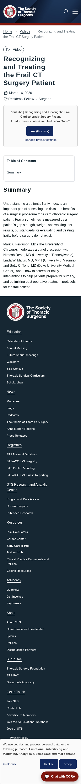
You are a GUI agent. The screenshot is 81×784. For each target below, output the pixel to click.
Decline (49, 764)
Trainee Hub (15, 552)
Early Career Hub (18, 545)
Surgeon (45, 99)
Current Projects (17, 506)
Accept (68, 764)
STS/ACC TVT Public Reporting (27, 475)
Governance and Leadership (25, 629)
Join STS (12, 701)
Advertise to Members (21, 715)
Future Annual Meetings (22, 355)
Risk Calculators (17, 532)
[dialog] (40, 761)
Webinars (13, 361)
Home (7, 31)
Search (66, 12)
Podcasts (13, 415)
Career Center (16, 538)
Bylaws (11, 636)
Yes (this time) (40, 131)
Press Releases (17, 435)
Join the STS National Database (28, 722)
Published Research (20, 513)
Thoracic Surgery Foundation (26, 668)
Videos (25, 31)
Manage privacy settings (40, 139)
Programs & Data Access (23, 499)
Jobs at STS (15, 728)
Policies (12, 643)
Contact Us (14, 708)
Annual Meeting (17, 348)
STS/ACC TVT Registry (22, 461)
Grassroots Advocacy (20, 682)
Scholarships (15, 382)
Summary (14, 172)
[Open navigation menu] (75, 12)
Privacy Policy (19, 737)
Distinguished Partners (21, 649)
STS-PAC (13, 675)
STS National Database (22, 454)
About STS (14, 622)
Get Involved (15, 596)
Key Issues (14, 603)
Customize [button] (10, 764)
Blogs (10, 408)
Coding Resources (19, 570)
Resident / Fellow (21, 99)
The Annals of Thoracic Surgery (27, 421)
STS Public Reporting (21, 468)
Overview (13, 589)
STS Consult (15, 368)
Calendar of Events (19, 341)
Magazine (13, 401)
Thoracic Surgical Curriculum (26, 375)
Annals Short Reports (21, 428)
